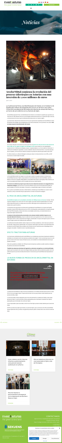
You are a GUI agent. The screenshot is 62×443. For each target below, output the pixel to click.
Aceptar (34, 438)
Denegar (45, 438)
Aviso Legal (45, 440)
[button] (59, 428)
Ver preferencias (55, 438)
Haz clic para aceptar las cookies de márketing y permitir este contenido (31, 276)
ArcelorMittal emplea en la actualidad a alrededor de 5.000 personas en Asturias (26, 200)
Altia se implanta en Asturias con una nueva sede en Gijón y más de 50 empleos (43, 361)
